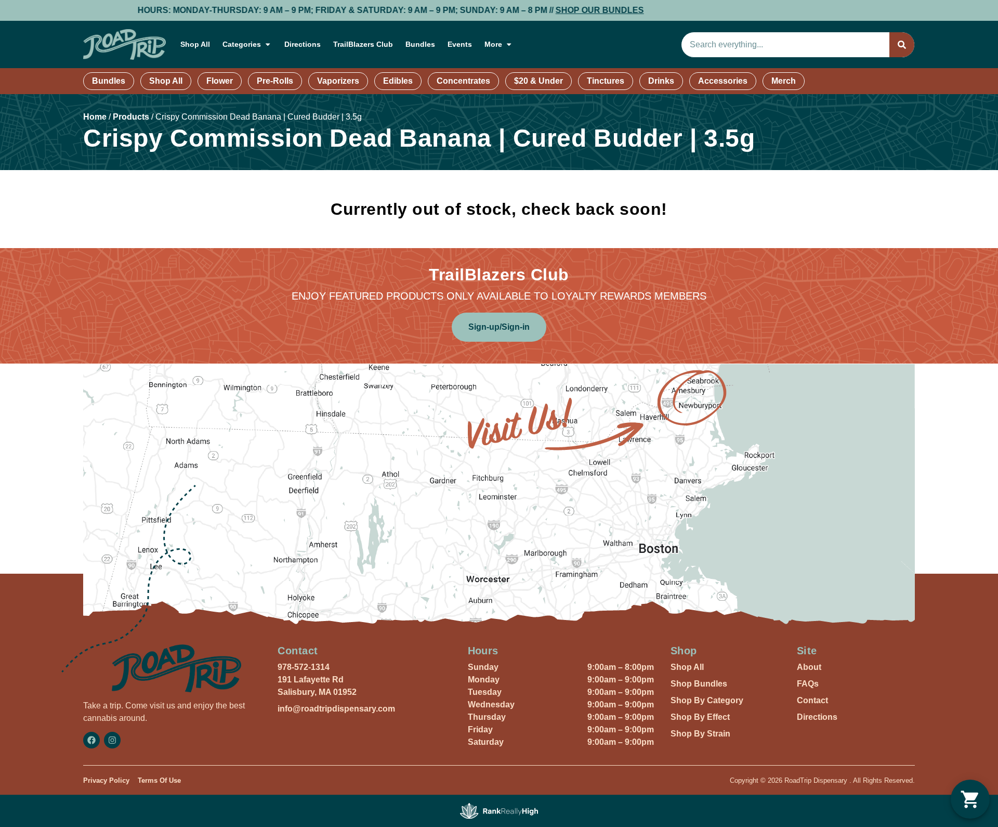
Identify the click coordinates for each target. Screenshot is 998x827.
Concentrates (463, 80)
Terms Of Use (159, 780)
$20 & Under (538, 80)
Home (95, 116)
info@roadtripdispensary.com (336, 708)
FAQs (808, 683)
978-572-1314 (304, 667)
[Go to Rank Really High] (499, 811)
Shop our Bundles (564, 10)
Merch (783, 80)
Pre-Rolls (275, 80)
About (809, 667)
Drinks (661, 80)
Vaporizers (338, 80)
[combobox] (785, 44)
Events (460, 44)
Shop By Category (707, 700)
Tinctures (605, 80)
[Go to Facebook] (91, 740)
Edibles (398, 80)
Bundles (420, 44)
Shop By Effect (700, 717)
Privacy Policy (106, 780)
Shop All (195, 44)
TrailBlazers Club (363, 44)
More (493, 44)
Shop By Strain (700, 733)
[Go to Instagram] (112, 740)
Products (131, 116)
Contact (812, 700)
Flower (219, 80)
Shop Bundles (699, 683)
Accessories (722, 80)
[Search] (901, 44)
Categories (241, 44)
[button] (970, 799)
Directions (302, 44)
